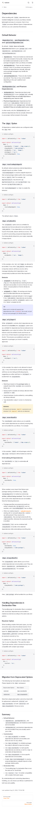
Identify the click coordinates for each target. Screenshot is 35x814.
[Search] (28, 2)
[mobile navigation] (32, 2)
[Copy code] (32, 138)
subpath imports (26, 511)
